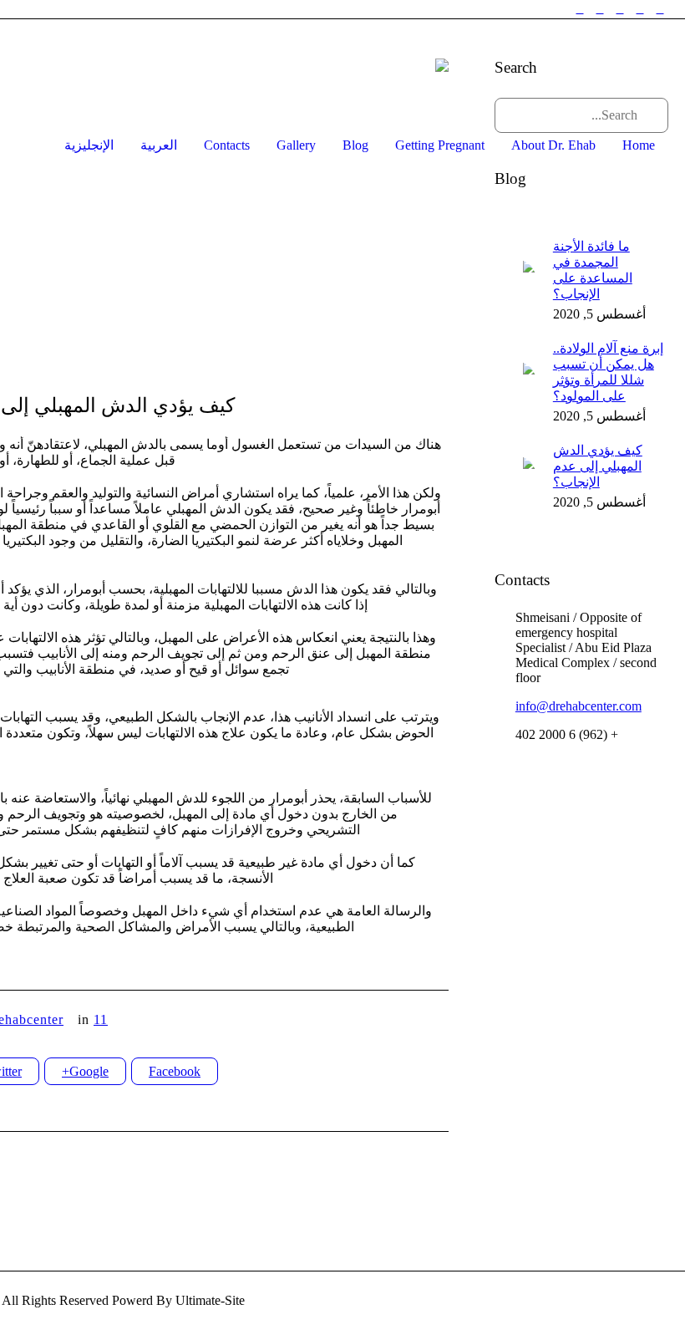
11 (101, 1019)
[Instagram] (640, 9)
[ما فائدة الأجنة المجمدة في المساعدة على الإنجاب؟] (515, 279)
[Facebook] (660, 9)
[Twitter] (619, 9)
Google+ (85, 1071)
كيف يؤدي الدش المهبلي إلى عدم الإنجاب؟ (597, 466)
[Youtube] (579, 9)
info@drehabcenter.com (578, 706)
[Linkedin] (599, 9)
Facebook (174, 1071)
